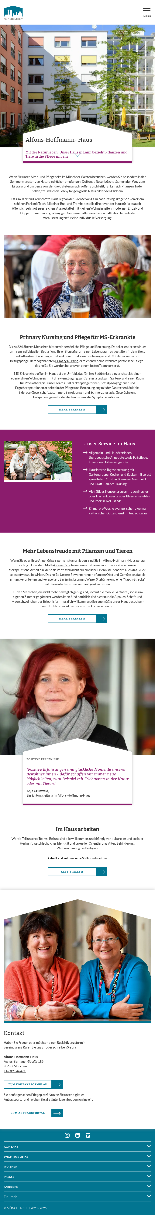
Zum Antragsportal (28, 1113)
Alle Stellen (72, 871)
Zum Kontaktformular (27, 1084)
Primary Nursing (66, 361)
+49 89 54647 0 (15, 1071)
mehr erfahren (72, 409)
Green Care (62, 565)
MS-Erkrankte (24, 374)
